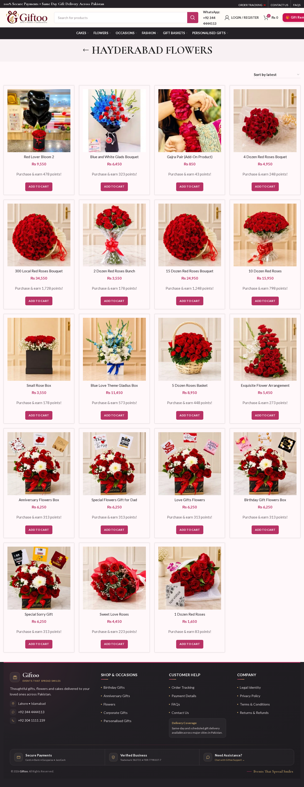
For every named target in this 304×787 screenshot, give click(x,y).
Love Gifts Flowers (189, 500)
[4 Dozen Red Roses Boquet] (265, 120)
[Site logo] (26, 17)
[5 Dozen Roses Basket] (189, 349)
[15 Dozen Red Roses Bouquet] (189, 235)
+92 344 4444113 (31, 712)
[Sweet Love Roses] (114, 578)
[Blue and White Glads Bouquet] (114, 120)
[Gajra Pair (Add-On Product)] (189, 120)
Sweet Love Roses (114, 614)
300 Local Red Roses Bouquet (39, 271)
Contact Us (180, 713)
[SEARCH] (192, 17)
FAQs (176, 704)
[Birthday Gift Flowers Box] (265, 463)
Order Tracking (183, 687)
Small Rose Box (39, 385)
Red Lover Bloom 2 (39, 157)
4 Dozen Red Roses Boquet (265, 157)
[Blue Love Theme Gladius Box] (114, 349)
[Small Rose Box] (38, 349)
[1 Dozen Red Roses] (189, 578)
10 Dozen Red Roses (265, 271)
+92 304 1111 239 (31, 720)
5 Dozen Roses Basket (190, 385)
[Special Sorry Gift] (38, 578)
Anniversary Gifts (117, 696)
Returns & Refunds (254, 713)
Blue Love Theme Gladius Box (114, 385)
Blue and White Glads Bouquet (114, 157)
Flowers (109, 704)
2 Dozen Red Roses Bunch (114, 271)
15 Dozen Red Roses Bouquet (189, 271)
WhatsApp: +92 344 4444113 (211, 17)
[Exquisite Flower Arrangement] (265, 349)
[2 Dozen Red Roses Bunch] (114, 235)
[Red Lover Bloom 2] (38, 120)
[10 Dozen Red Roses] (265, 235)
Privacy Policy (250, 696)
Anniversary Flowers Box (39, 500)
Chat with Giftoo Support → (230, 759)
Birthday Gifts (114, 687)
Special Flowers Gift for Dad (114, 500)
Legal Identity (250, 687)
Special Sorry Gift (39, 614)
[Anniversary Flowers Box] (38, 463)
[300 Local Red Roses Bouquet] (38, 235)
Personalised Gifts (117, 721)
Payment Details (184, 696)
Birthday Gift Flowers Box (265, 500)
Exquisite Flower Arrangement (265, 385)
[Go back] (86, 50)
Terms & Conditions (255, 704)
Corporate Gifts (116, 713)
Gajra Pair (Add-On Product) (189, 157)
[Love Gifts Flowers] (189, 463)
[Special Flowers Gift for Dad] (114, 463)
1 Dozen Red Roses (189, 614)
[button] (38, 186)
